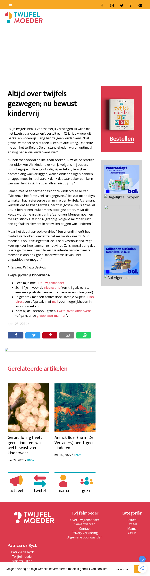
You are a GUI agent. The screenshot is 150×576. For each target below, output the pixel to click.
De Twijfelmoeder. (51, 283)
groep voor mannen (51, 315)
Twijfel (132, 524)
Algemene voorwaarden (84, 537)
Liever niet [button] (123, 569)
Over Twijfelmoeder (84, 520)
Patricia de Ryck (22, 552)
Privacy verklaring (85, 533)
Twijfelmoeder (22, 556)
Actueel (132, 520)
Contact (84, 528)
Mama (132, 528)
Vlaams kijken (22, 561)
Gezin (132, 533)
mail (55, 301)
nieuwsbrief (53, 287)
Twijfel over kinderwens (73, 311)
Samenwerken (84, 524)
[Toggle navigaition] (8, 5)
